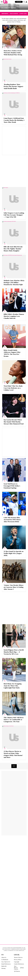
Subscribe (18, 2)
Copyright (16, 962)
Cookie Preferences (19, 964)
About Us (3, 957)
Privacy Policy (17, 959)
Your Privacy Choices (16, 968)
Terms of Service (18, 957)
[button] (24, 2)
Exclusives (14, 13)
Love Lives (23, 13)
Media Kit (4, 966)
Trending (4, 13)
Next (14, 766)
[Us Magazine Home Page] (5, 2)
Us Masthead (4, 959)
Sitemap (3, 968)
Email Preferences (6, 964)
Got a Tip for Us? (5, 962)
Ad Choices (17, 971)
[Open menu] (2, 1)
